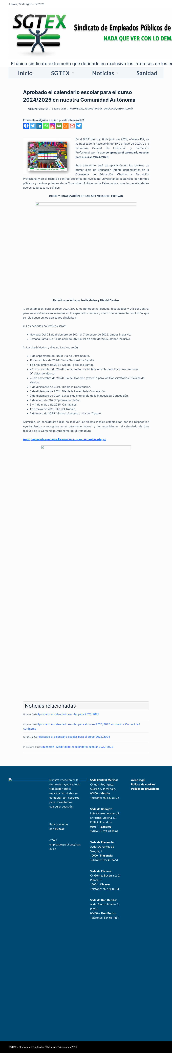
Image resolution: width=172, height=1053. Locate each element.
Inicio (25, 72)
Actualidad (76, 108)
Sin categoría (125, 108)
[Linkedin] (39, 126)
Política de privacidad (145, 788)
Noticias (103, 72)
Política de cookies (143, 784)
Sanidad (146, 72)
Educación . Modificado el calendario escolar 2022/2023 (77, 746)
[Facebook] (26, 126)
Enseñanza (110, 108)
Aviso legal (138, 780)
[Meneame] (66, 126)
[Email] (59, 126)
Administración (93, 108)
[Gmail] (72, 126)
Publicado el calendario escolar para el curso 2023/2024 (73, 736)
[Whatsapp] (46, 126)
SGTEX (60, 72)
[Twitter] (33, 126)
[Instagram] (52, 126)
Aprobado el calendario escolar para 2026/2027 (68, 714)
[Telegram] (79, 126)
